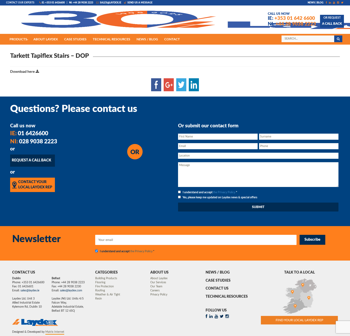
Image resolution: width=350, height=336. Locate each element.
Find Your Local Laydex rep (299, 320)
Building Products (106, 278)
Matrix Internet (54, 332)
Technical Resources (227, 296)
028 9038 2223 (33, 141)
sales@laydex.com (71, 290)
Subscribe (312, 240)
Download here (23, 72)
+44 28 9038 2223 (292, 24)
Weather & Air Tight (107, 294)
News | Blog (315, 2)
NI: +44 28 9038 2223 (81, 2)
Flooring (100, 282)
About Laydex (159, 278)
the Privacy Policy (224, 192)
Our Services (158, 282)
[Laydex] (74, 22)
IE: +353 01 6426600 (53, 2)
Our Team (156, 286)
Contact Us (217, 288)
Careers (155, 290)
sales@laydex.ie (110, 2)
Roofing (100, 290)
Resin (98, 298)
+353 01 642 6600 (291, 18)
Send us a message (140, 2)
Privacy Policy (158, 294)
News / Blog (218, 272)
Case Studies (218, 280)
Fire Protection (104, 286)
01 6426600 (29, 133)
